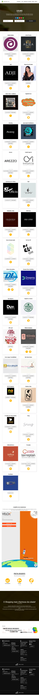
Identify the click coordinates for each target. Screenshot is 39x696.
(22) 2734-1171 (26, 317)
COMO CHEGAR (15, 651)
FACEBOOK (33, 463)
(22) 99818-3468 (26, 346)
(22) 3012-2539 (26, 405)
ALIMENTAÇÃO (26, 1)
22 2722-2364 (8, 463)
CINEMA (33, 1)
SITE (29, 463)
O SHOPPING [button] (18, 1)
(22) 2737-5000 (24, 463)
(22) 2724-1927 (26, 112)
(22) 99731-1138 (8, 317)
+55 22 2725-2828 (5, 643)
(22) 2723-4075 (26, 258)
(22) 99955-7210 (26, 229)
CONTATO (35, 1)
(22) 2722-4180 (8, 229)
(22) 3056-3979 (8, 200)
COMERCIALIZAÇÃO (6, 645)
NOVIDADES (29, 1)
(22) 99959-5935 (8, 284)
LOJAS (22, 1)
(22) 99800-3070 (8, 426)
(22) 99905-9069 (8, 141)
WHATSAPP (14, 83)
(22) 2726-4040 (26, 200)
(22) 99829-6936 (26, 141)
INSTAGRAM (10, 55)
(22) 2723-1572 (8, 83)
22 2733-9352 (8, 112)
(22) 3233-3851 (26, 434)
